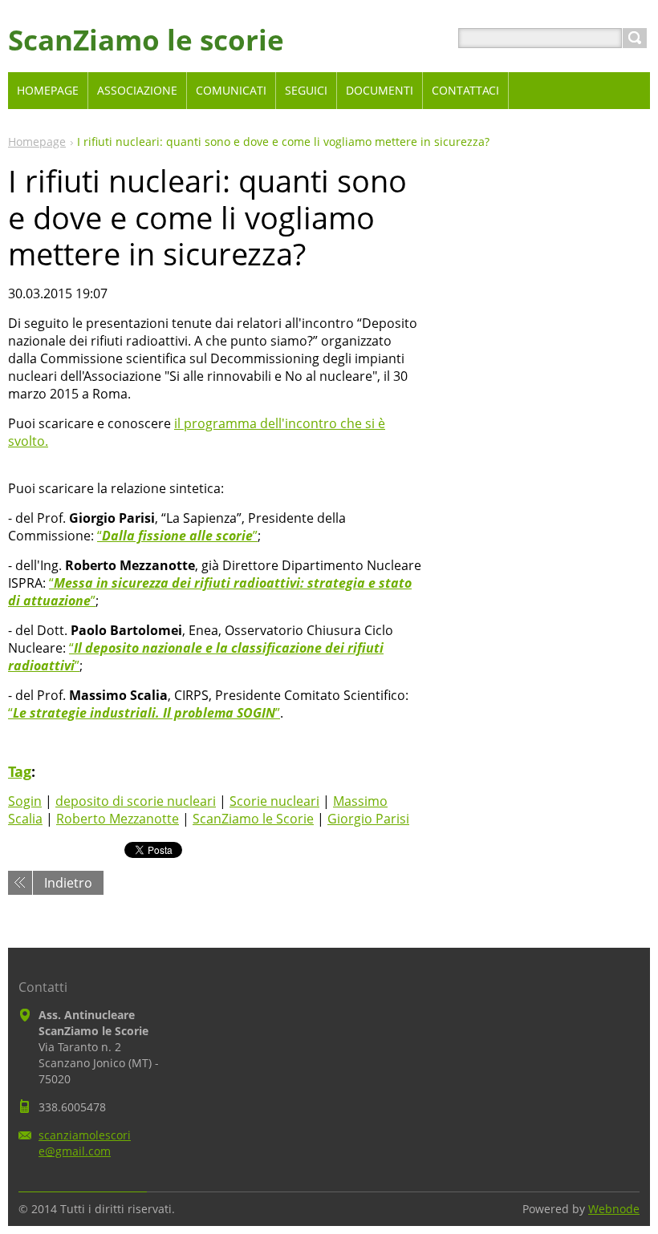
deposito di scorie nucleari (135, 801)
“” (177, 535)
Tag (19, 771)
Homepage (37, 141)
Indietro (68, 883)
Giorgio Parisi (368, 818)
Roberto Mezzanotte (117, 818)
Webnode (614, 1208)
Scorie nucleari (274, 801)
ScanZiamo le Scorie (253, 818)
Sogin (25, 801)
